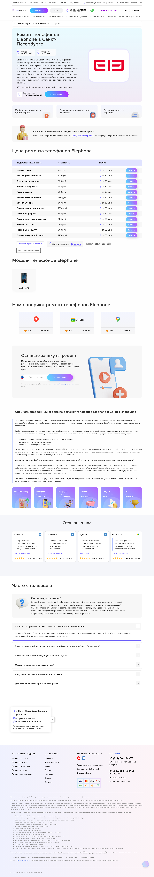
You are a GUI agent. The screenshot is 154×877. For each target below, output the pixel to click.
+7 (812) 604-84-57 (132, 10)
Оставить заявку (56, 94)
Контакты (63, 3)
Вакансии (52, 3)
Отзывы (48, 778)
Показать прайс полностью (30, 244)
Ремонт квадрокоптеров (22, 774)
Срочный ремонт (40, 11)
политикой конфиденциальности (64, 384)
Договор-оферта (84, 773)
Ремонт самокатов (19, 770)
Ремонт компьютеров (21, 766)
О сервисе (49, 758)
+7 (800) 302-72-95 (108, 10)
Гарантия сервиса (19, 3)
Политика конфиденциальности (90, 765)
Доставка (48, 770)
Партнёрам (74, 3)
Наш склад (34, 3)
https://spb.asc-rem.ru (23, 860)
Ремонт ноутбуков (19, 762)
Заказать (131, 170)
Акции (43, 3)
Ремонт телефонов (20, 758)
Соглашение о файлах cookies (89, 769)
